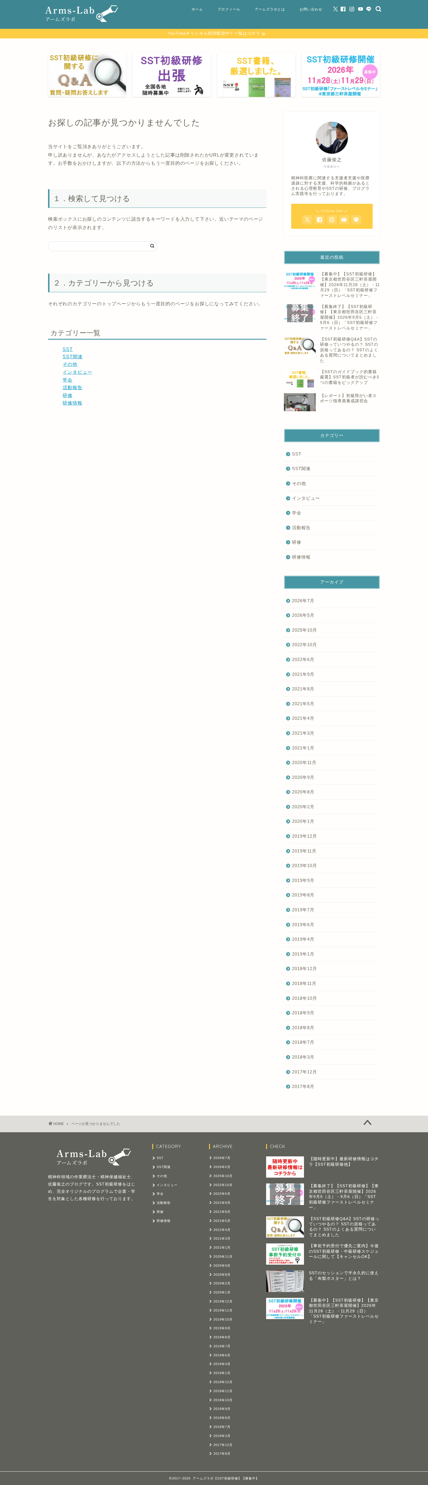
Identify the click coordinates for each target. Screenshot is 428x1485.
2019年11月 (304, 850)
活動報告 (72, 387)
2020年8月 (303, 791)
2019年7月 (303, 909)
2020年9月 (303, 777)
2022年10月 (304, 644)
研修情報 (72, 403)
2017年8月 (303, 1086)
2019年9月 (303, 880)
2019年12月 (304, 836)
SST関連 (73, 356)
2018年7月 (303, 1042)
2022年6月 (303, 659)
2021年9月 (303, 674)
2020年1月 (303, 821)
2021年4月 (303, 718)
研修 (67, 395)
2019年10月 (304, 865)
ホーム (197, 9)
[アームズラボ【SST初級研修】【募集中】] (81, 20)
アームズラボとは (270, 9)
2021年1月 (303, 747)
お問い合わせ (311, 9)
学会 (67, 380)
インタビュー (77, 372)
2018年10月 (304, 998)
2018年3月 (303, 1057)
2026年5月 (303, 615)
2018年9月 (303, 1012)
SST (68, 349)
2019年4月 (303, 939)
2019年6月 (303, 924)
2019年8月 (303, 894)
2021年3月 (303, 733)
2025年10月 (304, 630)
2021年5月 (303, 703)
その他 (70, 364)
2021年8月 (303, 688)
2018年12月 (304, 968)
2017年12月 (304, 1071)
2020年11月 (304, 762)
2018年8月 (303, 1027)
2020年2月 (303, 806)
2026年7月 (303, 600)
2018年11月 (304, 983)
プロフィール (228, 9)
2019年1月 (303, 953)
